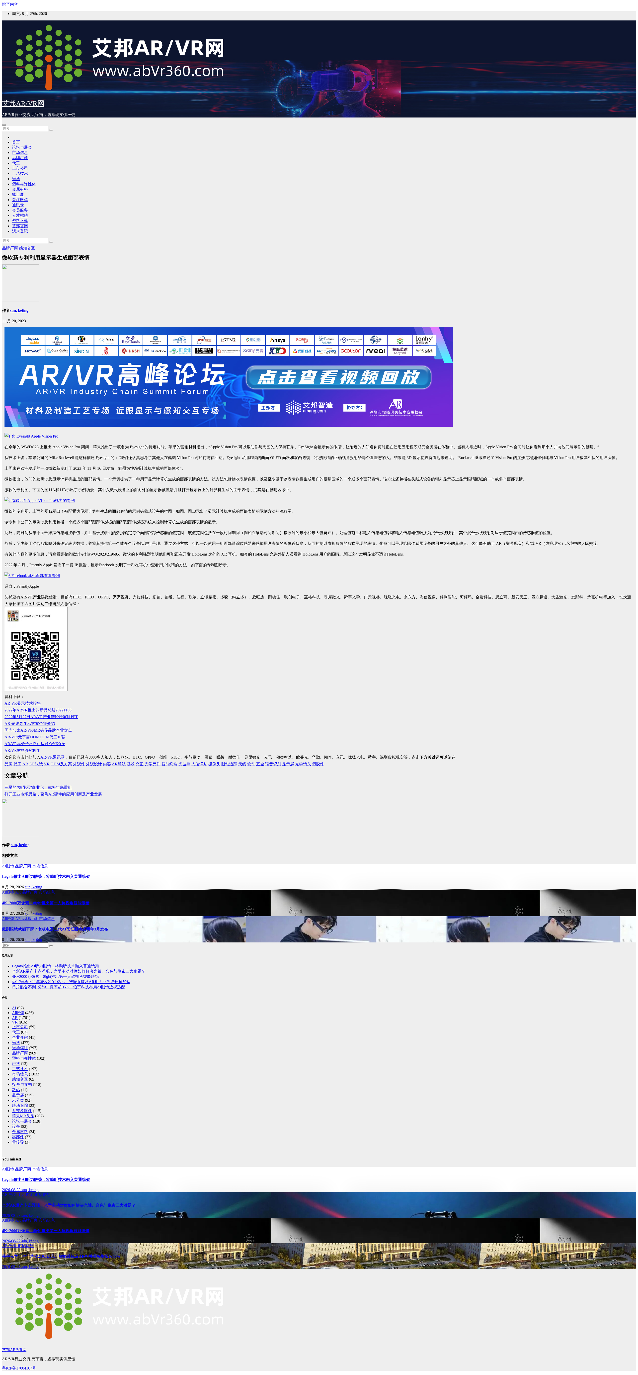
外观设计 (94, 764)
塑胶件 (318, 764)
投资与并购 (22, 1084)
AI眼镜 (8, 866)
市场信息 (20, 152)
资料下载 (20, 221)
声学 (16, 1063)
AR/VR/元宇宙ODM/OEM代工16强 (34, 737)
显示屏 (288, 764)
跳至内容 (10, 4)
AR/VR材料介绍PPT (22, 750)
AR (25, 764)
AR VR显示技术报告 (22, 703)
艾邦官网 (20, 226)
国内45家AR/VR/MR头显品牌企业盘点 (38, 730)
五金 (260, 764)
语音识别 (273, 764)
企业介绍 (20, 1037)
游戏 (131, 764)
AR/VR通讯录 (52, 757)
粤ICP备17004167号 (19, 1368)
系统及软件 (22, 1111)
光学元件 (152, 764)
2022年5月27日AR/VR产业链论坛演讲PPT (41, 717)
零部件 (18, 1137)
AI (14, 1008)
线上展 (18, 194)
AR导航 (119, 764)
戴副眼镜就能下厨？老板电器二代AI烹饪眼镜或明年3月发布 (55, 929)
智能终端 (169, 764)
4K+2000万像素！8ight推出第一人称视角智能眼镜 (45, 903)
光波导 (184, 764)
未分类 (18, 1100)
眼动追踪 (229, 764)
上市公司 (20, 168)
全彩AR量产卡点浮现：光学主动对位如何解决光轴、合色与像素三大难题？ (78, 971)
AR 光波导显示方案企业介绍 (29, 723)
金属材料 (20, 189)
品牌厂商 (20, 158)
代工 (16, 163)
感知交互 (27, 248)
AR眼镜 (36, 764)
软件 (251, 764)
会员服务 (20, 210)
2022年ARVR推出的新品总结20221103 (38, 710)
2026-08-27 (11, 1241)
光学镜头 (303, 764)
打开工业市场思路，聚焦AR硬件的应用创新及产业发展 (53, 794)
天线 (242, 764)
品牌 (8, 764)
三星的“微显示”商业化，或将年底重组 (38, 787)
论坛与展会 (22, 147)
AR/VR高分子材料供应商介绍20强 (34, 744)
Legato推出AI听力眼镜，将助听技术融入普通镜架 (46, 876)
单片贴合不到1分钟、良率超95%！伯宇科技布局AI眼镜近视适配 (68, 987)
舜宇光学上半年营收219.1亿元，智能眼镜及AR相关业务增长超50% (71, 982)
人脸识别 (199, 764)
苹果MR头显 (23, 1116)
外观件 (79, 764)
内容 (107, 764)
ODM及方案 (61, 764)
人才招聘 (20, 215)
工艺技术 (20, 173)
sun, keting (19, 310)
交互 (140, 764)
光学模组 (20, 1048)
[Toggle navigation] (4, 125)
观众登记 (20, 231)
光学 (16, 179)
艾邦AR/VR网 (23, 103)
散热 (16, 1090)
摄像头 (214, 764)
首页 (16, 142)
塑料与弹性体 (24, 184)
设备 (16, 1126)
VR (47, 764)
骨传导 (18, 1142)
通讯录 (18, 205)
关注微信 (20, 200)
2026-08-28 (11, 1190)
